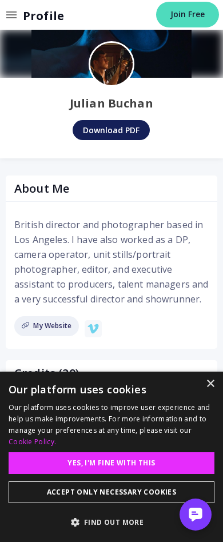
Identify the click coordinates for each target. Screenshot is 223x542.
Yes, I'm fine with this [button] (111, 463)
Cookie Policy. (32, 442)
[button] (111, 522)
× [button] (210, 384)
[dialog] (111, 457)
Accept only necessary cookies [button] (112, 492)
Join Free (187, 14)
